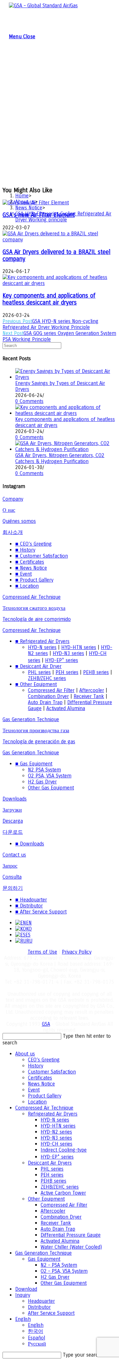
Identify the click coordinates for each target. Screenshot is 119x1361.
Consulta (12, 877)
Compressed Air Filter (51, 690)
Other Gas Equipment (51, 788)
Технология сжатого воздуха (34, 608)
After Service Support (51, 1313)
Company (13, 499)
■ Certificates (29, 562)
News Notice (41, 1084)
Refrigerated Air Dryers (52, 1114)
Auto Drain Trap (45, 702)
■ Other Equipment (36, 684)
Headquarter (41, 1301)
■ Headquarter (31, 900)
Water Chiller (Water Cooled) (71, 1247)
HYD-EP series (61, 660)
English (23, 1319)
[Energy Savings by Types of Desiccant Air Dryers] (65, 377)
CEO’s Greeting (44, 1060)
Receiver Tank (89, 696)
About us (25, 1054)
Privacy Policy (76, 952)
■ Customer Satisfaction (41, 556)
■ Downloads (29, 844)
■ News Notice (31, 568)
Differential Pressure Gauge (71, 1235)
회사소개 (13, 532)
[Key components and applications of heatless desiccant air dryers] (65, 413)
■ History (25, 550)
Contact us (14, 855)
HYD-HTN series (78, 647)
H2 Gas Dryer (42, 782)
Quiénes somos (19, 521)
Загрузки (12, 810)
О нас (9, 510)
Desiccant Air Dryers (50, 1163)
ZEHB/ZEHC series (47, 678)
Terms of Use (42, 952)
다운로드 (13, 832)
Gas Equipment (44, 1259)
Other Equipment (46, 1199)
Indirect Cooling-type (64, 1150)
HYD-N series (42, 647)
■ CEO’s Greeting (33, 544)
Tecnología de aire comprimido (37, 619)
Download (26, 1289)
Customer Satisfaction (52, 1072)
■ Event (23, 574)
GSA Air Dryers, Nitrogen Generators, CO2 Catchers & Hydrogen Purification (59, 458)
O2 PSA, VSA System (49, 776)
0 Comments (29, 401)
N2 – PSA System (59, 1265)
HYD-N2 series (56, 1132)
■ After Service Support (41, 912)
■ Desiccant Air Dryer (38, 666)
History (35, 1066)
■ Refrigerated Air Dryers (42, 641)
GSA (46, 1024)
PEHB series (96, 672)
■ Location (27, 586)
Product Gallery (44, 1096)
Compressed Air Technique (32, 597)
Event (34, 1090)
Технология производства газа (36, 730)
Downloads (15, 799)
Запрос (10, 866)
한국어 (35, 1331)
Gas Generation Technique (31, 719)
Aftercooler (91, 690)
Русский (37, 1344)
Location (37, 1102)
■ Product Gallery (34, 580)
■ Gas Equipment (33, 764)
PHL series (39, 672)
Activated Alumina (65, 708)
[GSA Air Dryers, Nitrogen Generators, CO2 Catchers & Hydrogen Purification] (65, 449)
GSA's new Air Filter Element (39, 215)
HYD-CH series (56, 1144)
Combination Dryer (48, 696)
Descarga (13, 821)
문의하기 (13, 888)
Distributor (39, 1307)
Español (36, 1338)
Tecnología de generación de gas (39, 742)
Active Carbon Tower (63, 1193)
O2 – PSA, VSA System (64, 1271)
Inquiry (22, 1295)
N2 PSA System (44, 770)
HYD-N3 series (68, 653)
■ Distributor (29, 906)
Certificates (40, 1078)
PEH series (67, 672)
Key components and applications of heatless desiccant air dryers (49, 299)
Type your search (82, 1355)
